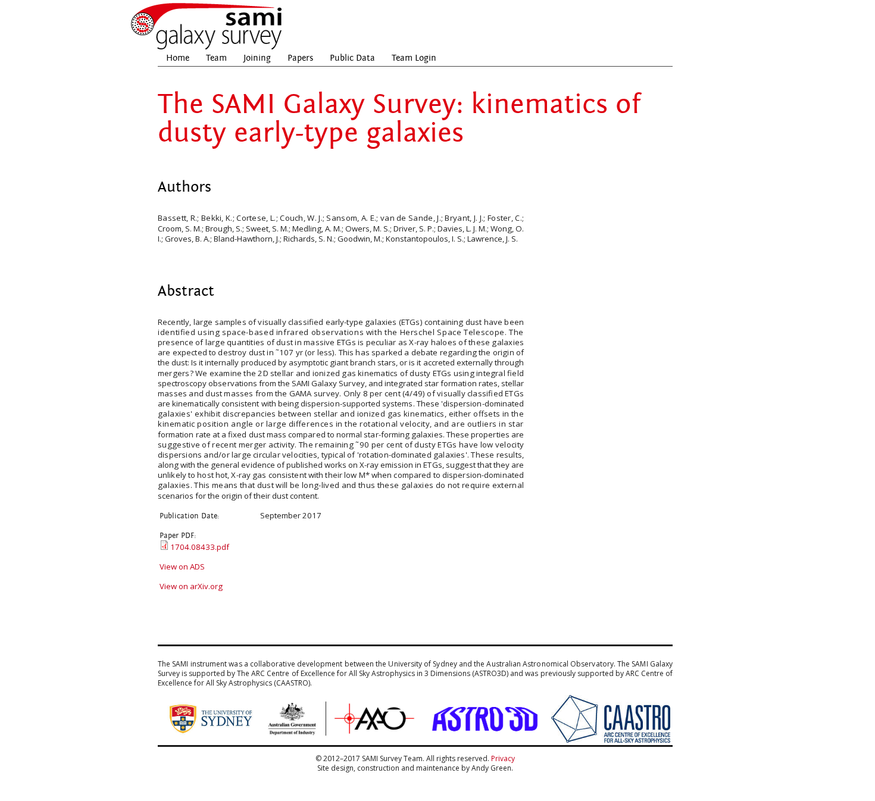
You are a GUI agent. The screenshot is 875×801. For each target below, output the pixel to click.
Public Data (352, 58)
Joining (257, 58)
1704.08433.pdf (199, 547)
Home (177, 58)
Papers (300, 58)
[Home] (207, 48)
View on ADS (182, 566)
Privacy (503, 758)
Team (216, 58)
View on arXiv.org (191, 586)
